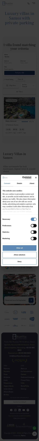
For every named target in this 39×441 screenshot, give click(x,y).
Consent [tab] (7, 183)
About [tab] (32, 183)
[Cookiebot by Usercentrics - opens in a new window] (23, 177)
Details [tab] (19, 183)
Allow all (19, 248)
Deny (19, 261)
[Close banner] (36, 177)
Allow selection (19, 255)
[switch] (34, 225)
